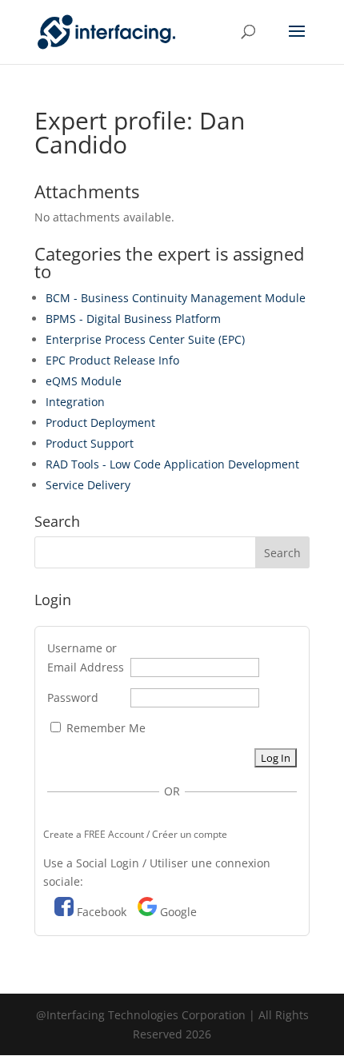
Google (178, 911)
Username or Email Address (85, 657)
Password (72, 697)
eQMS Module (84, 381)
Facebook (101, 911)
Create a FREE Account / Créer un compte (135, 834)
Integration (75, 401)
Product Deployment (100, 422)
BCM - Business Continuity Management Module (176, 297)
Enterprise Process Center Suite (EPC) (145, 339)
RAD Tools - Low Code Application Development (172, 464)
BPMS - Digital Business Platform (133, 318)
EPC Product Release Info (112, 360)
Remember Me (104, 727)
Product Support (90, 443)
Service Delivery (88, 484)
